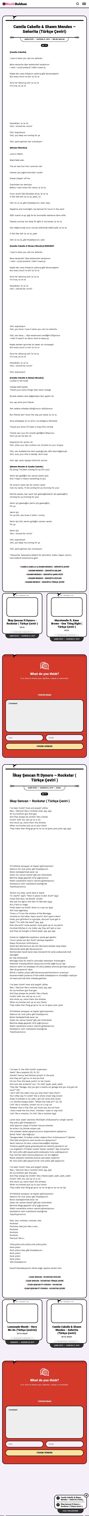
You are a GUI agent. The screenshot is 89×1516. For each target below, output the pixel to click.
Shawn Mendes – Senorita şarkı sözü (45, 574)
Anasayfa (14, 1342)
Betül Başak (22, 1333)
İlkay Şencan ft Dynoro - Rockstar (45, 1284)
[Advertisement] (44, 105)
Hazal (22, 627)
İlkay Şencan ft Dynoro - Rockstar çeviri (45, 1288)
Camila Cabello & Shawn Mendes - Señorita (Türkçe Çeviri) (66, 1330)
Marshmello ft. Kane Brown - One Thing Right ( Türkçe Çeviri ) (66, 624)
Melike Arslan (58, 39)
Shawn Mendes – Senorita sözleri (45, 578)
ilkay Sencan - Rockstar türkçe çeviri (45, 1281)
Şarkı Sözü (29, 39)
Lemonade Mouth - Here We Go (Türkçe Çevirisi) (22, 1328)
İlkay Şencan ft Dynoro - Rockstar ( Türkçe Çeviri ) (22, 622)
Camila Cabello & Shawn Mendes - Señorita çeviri (45, 567)
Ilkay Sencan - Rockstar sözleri (45, 1277)
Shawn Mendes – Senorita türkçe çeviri (45, 582)
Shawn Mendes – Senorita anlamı (45, 570)
